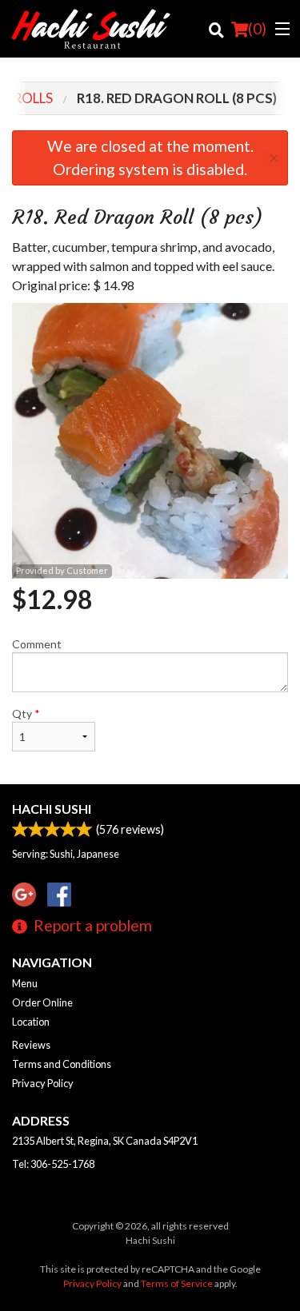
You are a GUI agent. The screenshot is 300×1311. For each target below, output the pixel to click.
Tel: (53, 1164)
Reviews (31, 1044)
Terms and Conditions (61, 1064)
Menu (25, 983)
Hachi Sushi (51, 808)
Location (31, 1021)
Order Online (42, 1002)
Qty (26, 713)
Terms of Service (177, 1283)
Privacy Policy (43, 1083)
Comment (37, 644)
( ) (257, 28)
